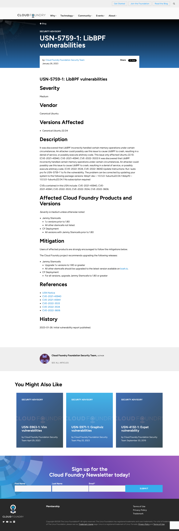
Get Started (119, 3)
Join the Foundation (140, 3)
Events (99, 15)
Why (52, 15)
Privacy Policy (140, 510)
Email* (92, 483)
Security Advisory (50, 31)
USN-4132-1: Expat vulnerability (135, 428)
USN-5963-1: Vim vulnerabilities (34, 428)
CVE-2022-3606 (51, 310)
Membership (53, 506)
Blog (44, 23)
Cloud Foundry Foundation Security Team (65, 60)
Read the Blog (161, 3)
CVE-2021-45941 (51, 299)
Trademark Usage (86, 524)
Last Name (57, 483)
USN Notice (48, 292)
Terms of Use (139, 506)
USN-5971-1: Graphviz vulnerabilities (87, 428)
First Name (20, 483)
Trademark (138, 513)
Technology (66, 15)
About (112, 15)
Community (84, 15)
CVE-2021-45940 (51, 296)
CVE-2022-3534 (51, 306)
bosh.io (124, 268)
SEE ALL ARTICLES (60, 363)
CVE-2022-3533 (51, 303)
